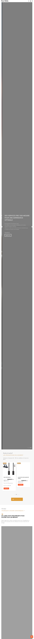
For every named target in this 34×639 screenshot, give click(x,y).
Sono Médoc (4, 1)
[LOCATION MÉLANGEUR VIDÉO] (13, 469)
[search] (29, 1)
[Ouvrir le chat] (31, 636)
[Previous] (1, 226)
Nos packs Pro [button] (19, 232)
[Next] (32, 226)
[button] (20, 235)
